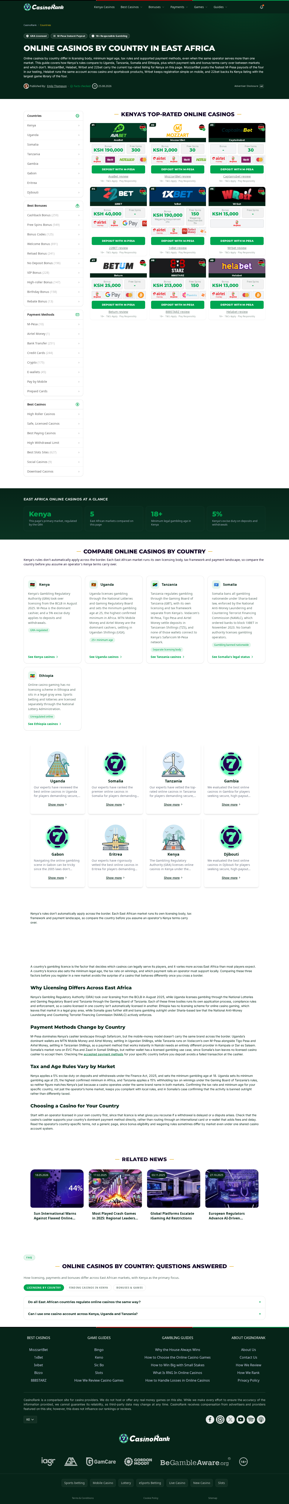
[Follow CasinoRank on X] (230, 1419)
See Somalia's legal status (231, 657)
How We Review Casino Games (99, 1380)
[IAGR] (48, 1461)
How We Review (248, 1365)
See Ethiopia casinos (43, 724)
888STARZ (38, 1380)
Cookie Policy (150, 1498)
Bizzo (38, 1372)
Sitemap (212, 1498)
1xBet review (178, 248)
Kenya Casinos (104, 7)
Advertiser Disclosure (249, 85)
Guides (219, 7)
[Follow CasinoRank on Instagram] (220, 1419)
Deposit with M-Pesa (118, 169)
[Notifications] (261, 7)
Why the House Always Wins (177, 1349)
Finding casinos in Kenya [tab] (88, 1287)
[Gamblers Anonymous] (71, 1461)
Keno (99, 1357)
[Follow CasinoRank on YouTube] (240, 1419)
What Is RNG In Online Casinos (177, 1372)
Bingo (99, 1349)
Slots (99, 1372)
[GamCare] (101, 1461)
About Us (248, 1349)
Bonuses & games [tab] (129, 1287)
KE (28, 1419)
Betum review (118, 312)
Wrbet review (236, 248)
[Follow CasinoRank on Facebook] (210, 1419)
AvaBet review (118, 176)
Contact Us (248, 1357)
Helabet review (237, 312)
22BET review (118, 248)
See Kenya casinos (41, 657)
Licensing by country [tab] (44, 1287)
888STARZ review (178, 312)
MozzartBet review (178, 176)
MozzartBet (38, 1349)
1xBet (38, 1357)
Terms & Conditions (83, 1498)
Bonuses (155, 7)
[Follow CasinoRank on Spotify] (251, 1419)
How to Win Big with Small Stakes (178, 1365)
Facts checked (82, 86)
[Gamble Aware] (195, 1461)
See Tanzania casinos (166, 657)
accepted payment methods (103, 1054)
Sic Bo (99, 1365)
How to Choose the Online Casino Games (177, 1357)
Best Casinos (130, 7)
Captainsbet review (237, 176)
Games (199, 7)
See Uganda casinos (104, 657)
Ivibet (38, 1365)
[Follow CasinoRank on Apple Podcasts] (261, 1419)
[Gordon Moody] (138, 1461)
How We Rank (248, 1372)
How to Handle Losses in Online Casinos (177, 1380)
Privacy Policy (248, 1380)
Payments (177, 7)
